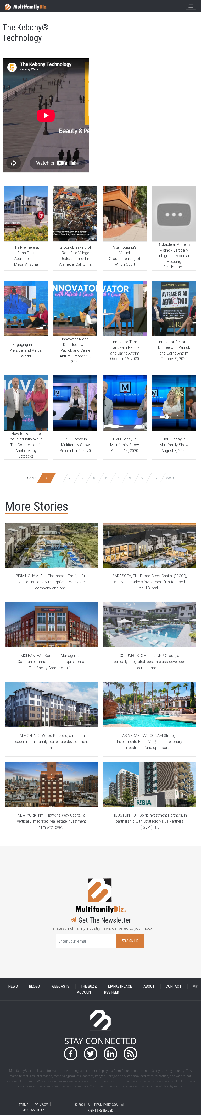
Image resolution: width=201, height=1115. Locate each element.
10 (155, 478)
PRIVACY (41, 1104)
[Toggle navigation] (191, 6)
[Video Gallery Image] (26, 213)
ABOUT (148, 986)
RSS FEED (111, 992)
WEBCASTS (60, 986)
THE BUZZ (89, 986)
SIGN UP (132, 941)
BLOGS (34, 986)
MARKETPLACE (120, 986)
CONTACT (173, 986)
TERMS (24, 1104)
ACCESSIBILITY (33, 1110)
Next (170, 478)
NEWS (13, 986)
